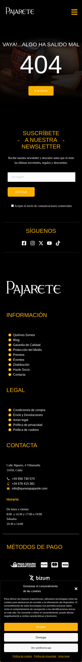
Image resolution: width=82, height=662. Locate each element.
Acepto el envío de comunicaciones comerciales (43, 206)
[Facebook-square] (24, 243)
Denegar (41, 637)
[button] (76, 589)
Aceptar (41, 626)
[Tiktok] (58, 243)
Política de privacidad (45, 656)
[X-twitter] (41, 243)
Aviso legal (64, 656)
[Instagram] (32, 243)
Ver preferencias (41, 647)
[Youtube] (49, 243)
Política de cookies (22, 656)
